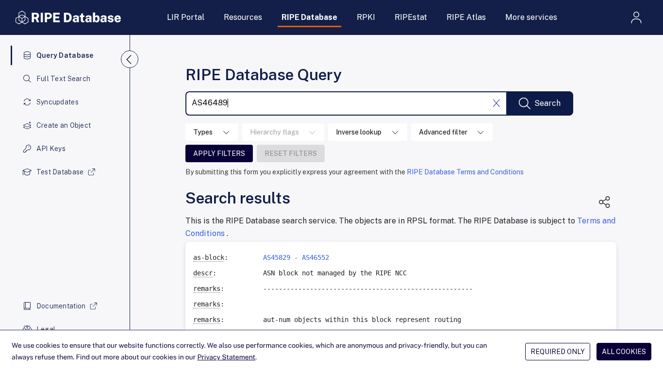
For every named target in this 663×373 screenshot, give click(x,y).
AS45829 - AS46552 (296, 257)
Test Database (60, 172)
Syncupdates (57, 102)
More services (531, 17)
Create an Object (63, 125)
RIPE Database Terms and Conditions (465, 172)
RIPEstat (411, 17)
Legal (45, 329)
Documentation (61, 306)
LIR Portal (185, 17)
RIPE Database (309, 17)
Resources (243, 17)
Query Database (65, 55)
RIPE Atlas (466, 17)
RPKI (366, 17)
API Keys (51, 149)
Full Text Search (63, 79)
